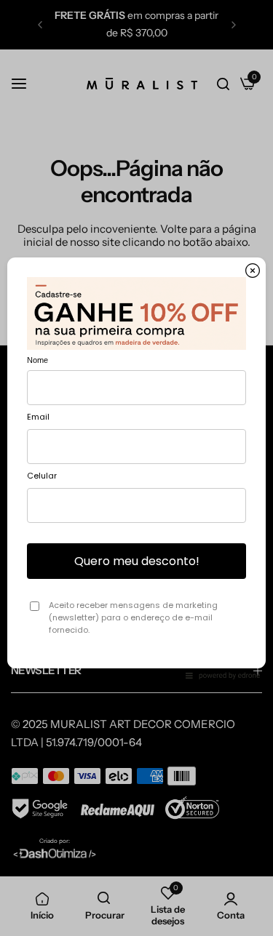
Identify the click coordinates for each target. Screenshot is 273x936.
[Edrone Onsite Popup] (136, 468)
